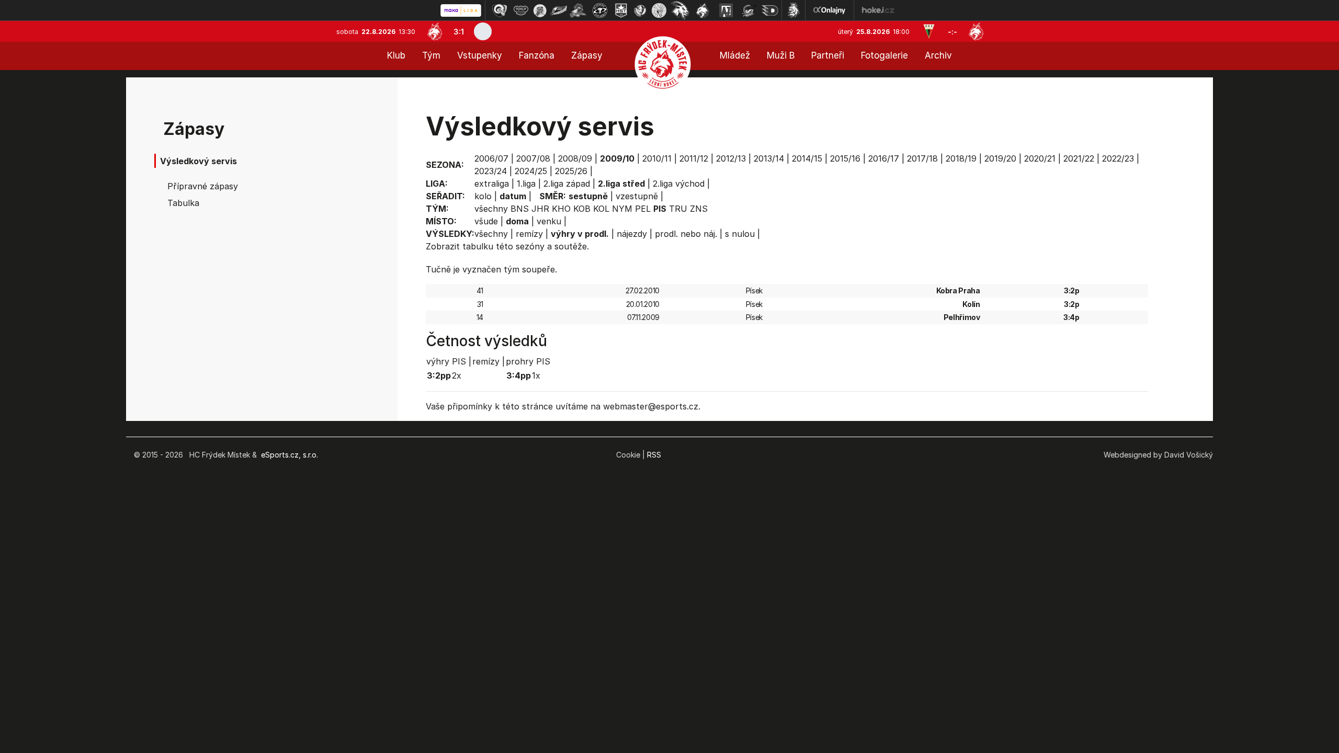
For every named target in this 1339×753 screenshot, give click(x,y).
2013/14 (769, 158)
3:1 (458, 31)
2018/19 (961, 158)
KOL (601, 208)
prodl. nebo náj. (686, 234)
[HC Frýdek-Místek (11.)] (702, 10)
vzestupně (637, 196)
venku (549, 221)
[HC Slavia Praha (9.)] (659, 10)
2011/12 (693, 158)
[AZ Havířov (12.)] (725, 10)
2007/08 (533, 158)
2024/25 (531, 171)
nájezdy (632, 234)
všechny (491, 208)
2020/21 (1040, 158)
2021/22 (1078, 158)
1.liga (526, 183)
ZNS (699, 208)
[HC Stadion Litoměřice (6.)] (599, 10)
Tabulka (183, 203)
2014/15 (807, 158)
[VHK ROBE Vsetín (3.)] (539, 10)
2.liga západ (566, 183)
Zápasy (587, 55)
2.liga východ (679, 183)
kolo (483, 196)
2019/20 (1000, 158)
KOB (582, 208)
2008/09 (575, 158)
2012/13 (731, 158)
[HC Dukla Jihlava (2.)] (521, 10)
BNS (519, 208)
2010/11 (657, 158)
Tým (431, 55)
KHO (561, 208)
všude (486, 221)
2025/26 (571, 171)
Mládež (735, 55)
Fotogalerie (884, 55)
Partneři (827, 55)
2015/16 (845, 158)
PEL (643, 208)
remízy (529, 234)
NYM (622, 208)
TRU (678, 208)
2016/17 (883, 158)
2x (456, 375)
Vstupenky (479, 55)
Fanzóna (536, 55)
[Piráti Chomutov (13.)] (749, 10)
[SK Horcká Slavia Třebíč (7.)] (621, 10)
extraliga (491, 183)
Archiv (938, 55)
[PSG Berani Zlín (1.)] (499, 10)
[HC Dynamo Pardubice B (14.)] (770, 10)
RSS (654, 454)
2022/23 (1118, 158)
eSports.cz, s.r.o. (289, 454)
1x (536, 375)
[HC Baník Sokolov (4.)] (558, 10)
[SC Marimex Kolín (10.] (679, 10)
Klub (396, 55)
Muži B (781, 55)
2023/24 (490, 171)
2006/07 (491, 158)
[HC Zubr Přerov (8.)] (640, 10)
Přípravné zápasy (202, 186)
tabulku (477, 246)
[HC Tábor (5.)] (578, 10)
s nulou (740, 234)
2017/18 (922, 158)
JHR (540, 208)
